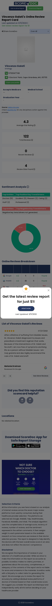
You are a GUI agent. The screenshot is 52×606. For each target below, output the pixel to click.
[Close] (48, 290)
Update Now (26, 308)
